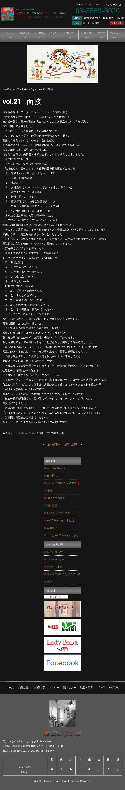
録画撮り (52, 527)
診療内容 (40, 35)
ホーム (10, 35)
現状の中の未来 (56, 498)
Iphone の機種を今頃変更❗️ (63, 483)
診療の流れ (24, 35)
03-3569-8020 (18, 750)
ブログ (101, 35)
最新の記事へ (72, 444)
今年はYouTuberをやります (63, 535)
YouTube (114, 35)
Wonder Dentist (56, 468)
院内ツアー (70, 35)
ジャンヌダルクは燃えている (64, 574)
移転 (49, 490)
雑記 (49, 581)
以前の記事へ (53, 444)
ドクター (54, 35)
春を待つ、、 (54, 475)
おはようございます (58, 512)
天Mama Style (26, 433)
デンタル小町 (54, 566)
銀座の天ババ (54, 551)
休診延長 (52, 505)
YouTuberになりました (60, 520)
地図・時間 (87, 35)
